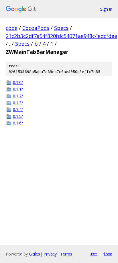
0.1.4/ (18, 109)
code (11, 27)
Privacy (50, 254)
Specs (61, 27)
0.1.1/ (18, 89)
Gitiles (34, 254)
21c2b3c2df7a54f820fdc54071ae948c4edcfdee (61, 35)
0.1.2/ (18, 96)
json (107, 253)
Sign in (106, 9)
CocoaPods (35, 27)
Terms (66, 254)
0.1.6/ (18, 123)
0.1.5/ (18, 116)
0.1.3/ (18, 102)
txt (94, 253)
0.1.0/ (18, 82)
